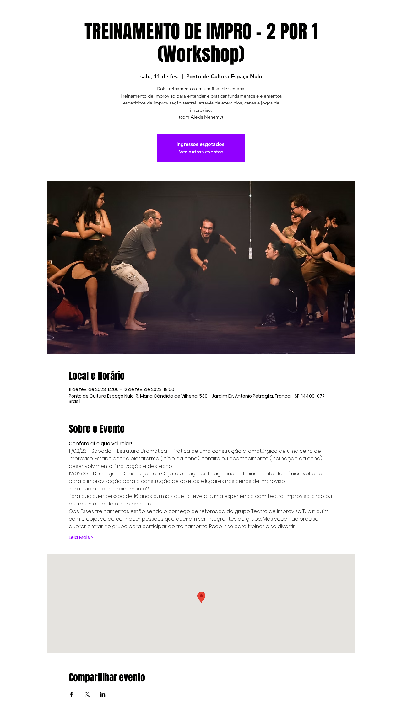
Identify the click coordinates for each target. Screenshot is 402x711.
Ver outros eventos (201, 152)
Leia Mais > (81, 537)
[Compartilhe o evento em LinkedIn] (103, 694)
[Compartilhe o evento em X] (87, 694)
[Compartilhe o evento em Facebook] (72, 694)
